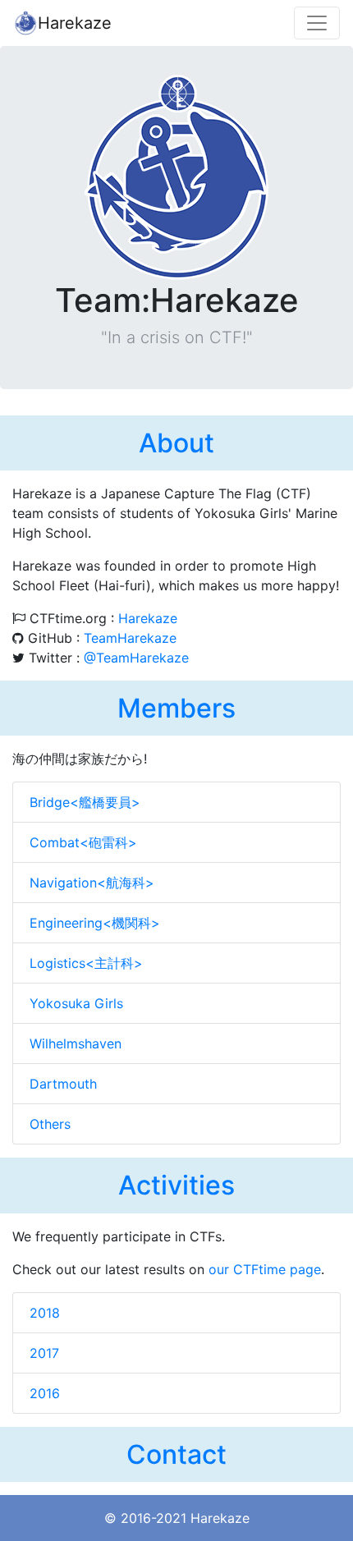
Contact (176, 1454)
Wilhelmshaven (75, 1043)
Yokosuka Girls (76, 1003)
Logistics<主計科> (86, 963)
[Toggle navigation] (317, 23)
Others (50, 1124)
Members (176, 708)
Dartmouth (63, 1083)
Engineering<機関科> (95, 923)
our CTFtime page (265, 1269)
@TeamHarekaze (136, 657)
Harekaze (75, 23)
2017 (44, 1353)
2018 (45, 1313)
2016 (45, 1393)
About (176, 443)
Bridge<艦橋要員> (85, 802)
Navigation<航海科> (92, 882)
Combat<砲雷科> (83, 842)
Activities (176, 1185)
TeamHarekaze (130, 638)
